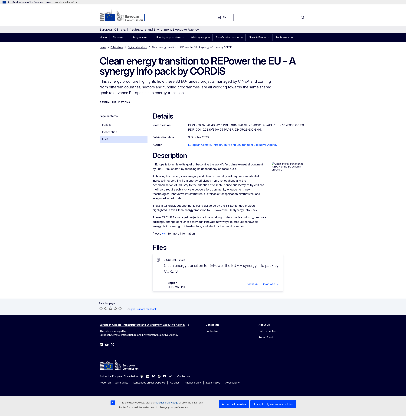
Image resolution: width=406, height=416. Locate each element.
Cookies (175, 382)
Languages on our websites (149, 382)
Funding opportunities (168, 37)
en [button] (224, 17)
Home (103, 37)
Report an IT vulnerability (114, 382)
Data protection (267, 331)
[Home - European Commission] (125, 16)
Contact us (212, 331)
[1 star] (101, 308)
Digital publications (137, 47)
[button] (252, 284)
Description (109, 132)
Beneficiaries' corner (227, 37)
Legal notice (213, 382)
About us (118, 37)
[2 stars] (103, 308)
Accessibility (232, 382)
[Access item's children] (126, 37)
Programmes (139, 37)
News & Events (257, 37)
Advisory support (200, 37)
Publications (283, 37)
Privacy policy (193, 382)
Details (106, 125)
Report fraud (266, 337)
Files (105, 139)
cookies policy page (166, 402)
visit (164, 233)
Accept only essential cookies (273, 404)
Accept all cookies (234, 404)
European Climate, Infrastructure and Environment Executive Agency (232, 144)
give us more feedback (144, 309)
